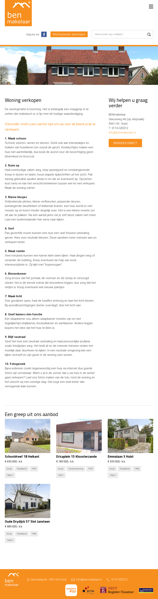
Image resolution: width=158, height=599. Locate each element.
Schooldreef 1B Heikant (22, 456)
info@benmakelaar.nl (122, 132)
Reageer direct (125, 143)
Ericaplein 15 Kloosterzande (76, 456)
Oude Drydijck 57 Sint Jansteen (27, 521)
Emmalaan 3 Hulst (121, 456)
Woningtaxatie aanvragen (69, 34)
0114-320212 (119, 579)
